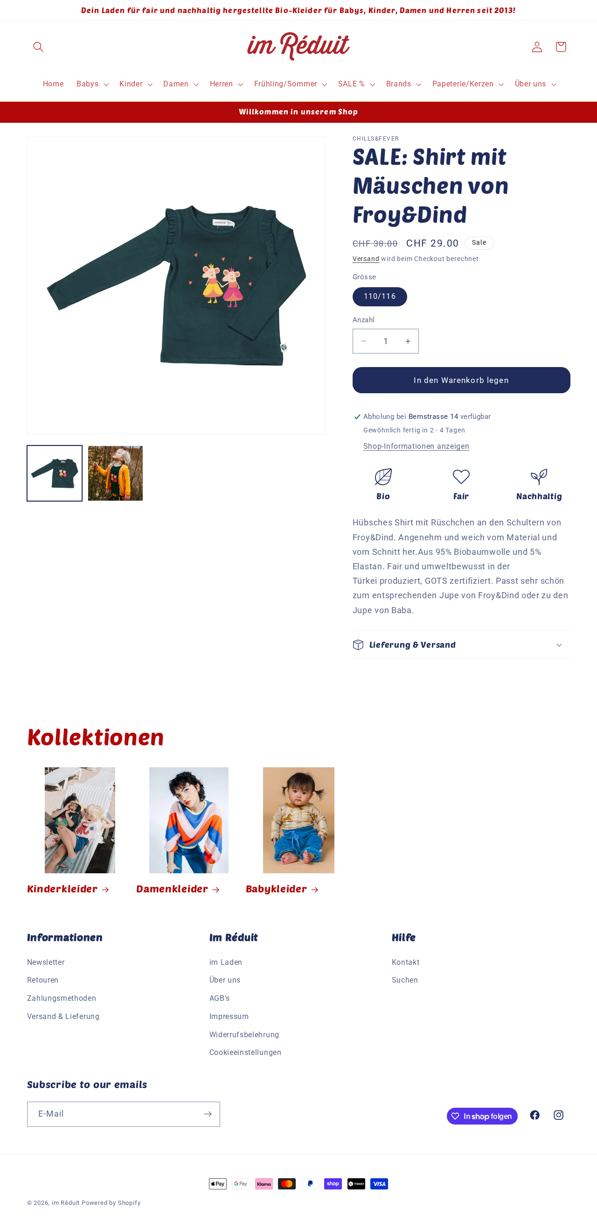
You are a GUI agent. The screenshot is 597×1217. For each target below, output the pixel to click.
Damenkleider (172, 888)
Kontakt (406, 962)
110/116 (380, 296)
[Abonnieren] (208, 1114)
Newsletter (46, 962)
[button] (39, 47)
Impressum (229, 1016)
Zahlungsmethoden (62, 998)
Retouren (43, 980)
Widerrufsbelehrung (244, 1034)
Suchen (405, 980)
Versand (366, 258)
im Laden (226, 962)
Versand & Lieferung (63, 1016)
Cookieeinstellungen (245, 1052)
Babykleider (276, 888)
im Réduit (66, 1202)
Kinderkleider (62, 888)
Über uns (225, 980)
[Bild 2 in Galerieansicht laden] (115, 473)
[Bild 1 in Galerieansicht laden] (55, 473)
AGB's (219, 998)
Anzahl (364, 320)
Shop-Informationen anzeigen (416, 446)
